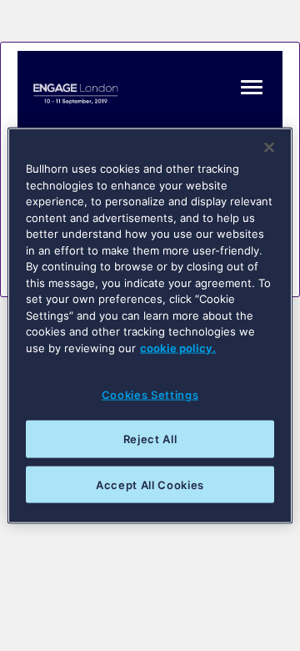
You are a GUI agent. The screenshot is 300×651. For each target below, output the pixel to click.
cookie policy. (178, 347)
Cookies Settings (150, 394)
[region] (150, 326)
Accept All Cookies (150, 484)
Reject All (150, 439)
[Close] (269, 147)
